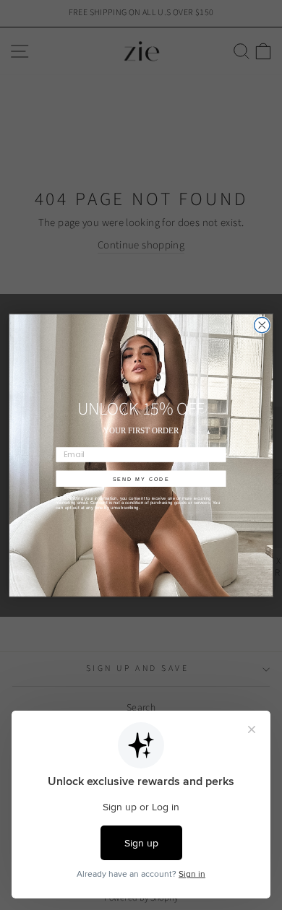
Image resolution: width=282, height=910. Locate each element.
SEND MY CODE (141, 478)
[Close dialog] (262, 324)
